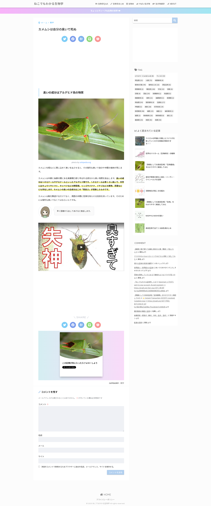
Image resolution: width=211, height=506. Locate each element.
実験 (170, 89)
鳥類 (158, 120)
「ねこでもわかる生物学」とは (145, 282)
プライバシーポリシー (105, 499)
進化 (169, 115)
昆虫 (146, 93)
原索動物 (139, 89)
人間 (149, 80)
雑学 (122, 383)
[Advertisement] (81, 64)
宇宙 (161, 89)
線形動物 (169, 111)
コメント (43, 404)
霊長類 (139, 120)
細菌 (159, 111)
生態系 (161, 102)
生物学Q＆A (103, 3)
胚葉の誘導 (138, 322)
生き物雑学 (160, 3)
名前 (40, 435)
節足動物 (139, 111)
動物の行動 (140, 85)
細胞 (150, 111)
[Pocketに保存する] (98, 39)
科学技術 (158, 107)
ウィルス (161, 76)
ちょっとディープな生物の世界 (104, 10)
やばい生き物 (144, 3)
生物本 (131, 3)
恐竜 (137, 93)
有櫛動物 (157, 93)
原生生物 (166, 85)
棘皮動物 (139, 98)
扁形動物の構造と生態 (142, 311)
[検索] (175, 20)
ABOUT (173, 3)
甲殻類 (138, 107)
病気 (148, 107)
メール (41, 445)
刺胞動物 (159, 80)
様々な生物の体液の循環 (143, 263)
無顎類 (170, 98)
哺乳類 (150, 89)
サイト (41, 456)
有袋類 (167, 93)
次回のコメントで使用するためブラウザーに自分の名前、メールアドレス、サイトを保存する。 (78, 466)
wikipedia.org (85, 162)
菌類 (137, 115)
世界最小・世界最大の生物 (143, 267)
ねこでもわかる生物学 (48, 3)
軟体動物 (148, 115)
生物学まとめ (118, 3)
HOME (107, 494)
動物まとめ (154, 85)
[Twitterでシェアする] (65, 39)
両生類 (139, 80)
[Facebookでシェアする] (73, 39)
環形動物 (150, 102)
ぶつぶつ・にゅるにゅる (144, 76)
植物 (149, 98)
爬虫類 (139, 102)
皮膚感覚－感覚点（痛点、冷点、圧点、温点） (150, 315)
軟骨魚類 (160, 115)
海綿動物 (160, 98)
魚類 (149, 120)
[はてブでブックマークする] (81, 39)
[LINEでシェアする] (89, 39)
